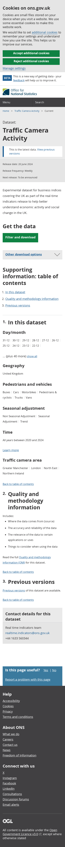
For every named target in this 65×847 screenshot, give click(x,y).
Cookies (8, 706)
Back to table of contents (18, 484)
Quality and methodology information (31, 299)
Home (6, 110)
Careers (8, 739)
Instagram (10, 778)
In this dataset (15, 292)
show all (32, 356)
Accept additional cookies (31, 53)
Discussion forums (16, 799)
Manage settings (14, 68)
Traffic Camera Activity (27, 110)
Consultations (12, 794)
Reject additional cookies (31, 61)
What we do (11, 734)
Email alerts (11, 805)
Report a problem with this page (27, 679)
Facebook (9, 783)
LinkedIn (8, 789)
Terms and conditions (18, 717)
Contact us (10, 745)
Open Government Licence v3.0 (30, 832)
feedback (18, 80)
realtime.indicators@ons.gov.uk (27, 633)
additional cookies (45, 32)
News (6, 750)
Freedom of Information (19, 755)
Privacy (8, 711)
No (54, 670)
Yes (46, 670)
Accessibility (11, 701)
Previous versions (17, 305)
